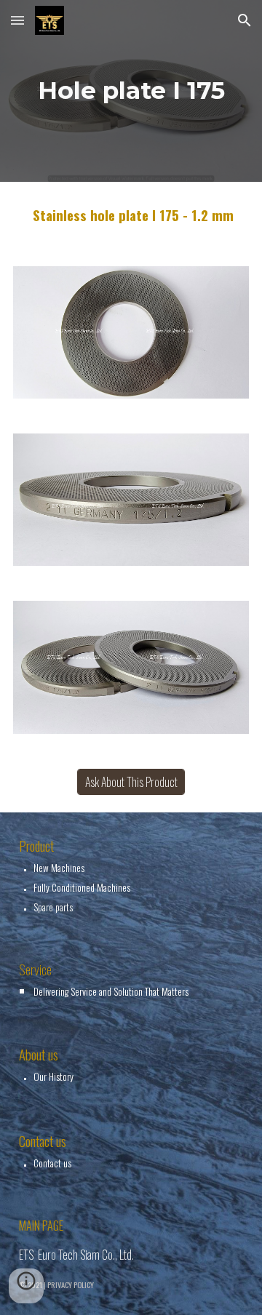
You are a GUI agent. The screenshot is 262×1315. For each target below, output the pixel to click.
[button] (17, 20)
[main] (131, 90)
